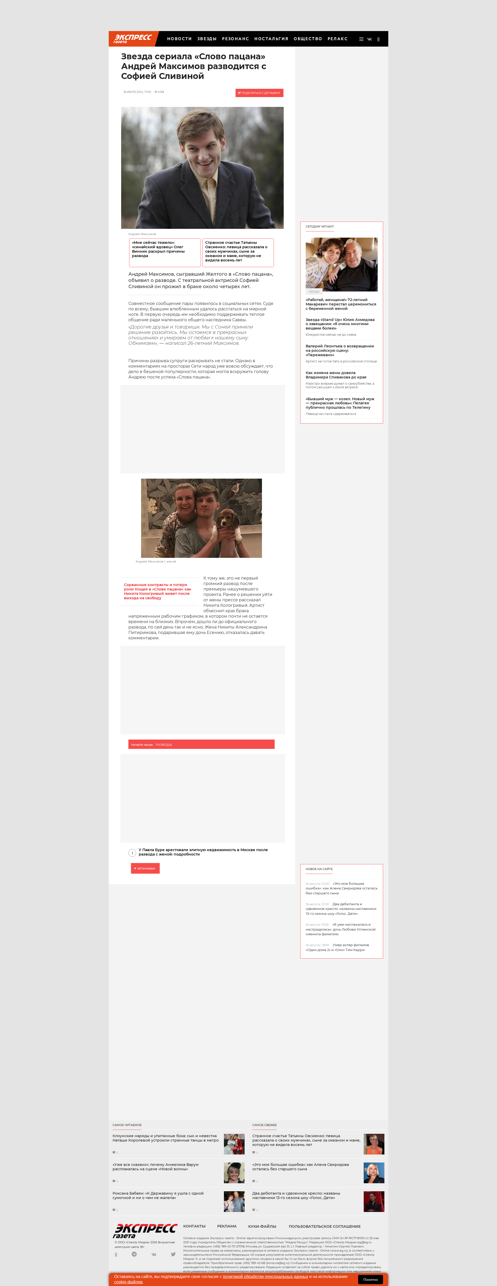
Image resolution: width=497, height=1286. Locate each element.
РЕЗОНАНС (235, 38)
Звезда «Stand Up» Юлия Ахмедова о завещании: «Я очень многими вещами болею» (340, 324)
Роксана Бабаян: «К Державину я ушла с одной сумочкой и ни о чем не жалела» (158, 1195)
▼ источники (144, 868)
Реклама (227, 1226)
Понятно (370, 1279)
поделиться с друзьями (260, 93)
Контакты (194, 1226)
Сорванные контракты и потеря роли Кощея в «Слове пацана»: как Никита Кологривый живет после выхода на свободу (157, 591)
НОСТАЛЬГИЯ (271, 38)
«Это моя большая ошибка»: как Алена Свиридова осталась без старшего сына (300, 1167)
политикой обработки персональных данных (265, 1276)
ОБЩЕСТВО (308, 38)
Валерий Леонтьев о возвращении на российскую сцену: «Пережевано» (340, 350)
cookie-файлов (128, 1282)
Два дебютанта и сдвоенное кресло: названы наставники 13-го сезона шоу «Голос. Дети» (296, 1195)
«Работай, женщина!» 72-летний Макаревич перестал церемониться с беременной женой (341, 304)
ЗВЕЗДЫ (207, 38)
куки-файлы (262, 1226)
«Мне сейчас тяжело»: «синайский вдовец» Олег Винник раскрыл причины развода (158, 249)
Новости (179, 38)
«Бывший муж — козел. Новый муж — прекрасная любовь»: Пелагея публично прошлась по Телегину (340, 403)
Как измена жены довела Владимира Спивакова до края (336, 375)
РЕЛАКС (338, 38)
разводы (164, 745)
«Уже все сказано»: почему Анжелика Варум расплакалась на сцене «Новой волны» (156, 1167)
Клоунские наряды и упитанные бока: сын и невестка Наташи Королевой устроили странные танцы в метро (166, 1138)
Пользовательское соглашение (325, 1226)
